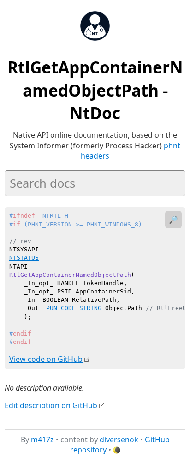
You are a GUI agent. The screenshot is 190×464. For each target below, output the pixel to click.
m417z (42, 439)
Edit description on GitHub (51, 405)
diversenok (119, 439)
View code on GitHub (46, 359)
